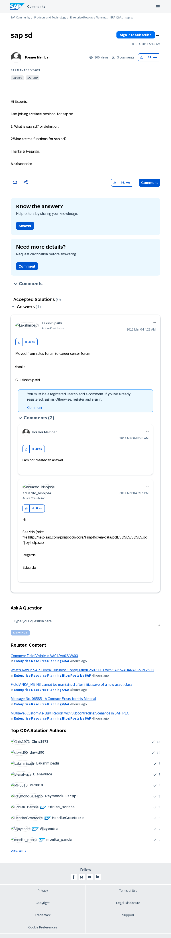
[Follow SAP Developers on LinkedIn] (97, 877)
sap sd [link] (129, 17)
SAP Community (20, 17)
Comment (149, 183)
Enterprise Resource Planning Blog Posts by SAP (52, 675)
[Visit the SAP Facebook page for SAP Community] (73, 877)
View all (17, 851)
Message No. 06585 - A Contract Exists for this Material (53, 699)
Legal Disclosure (128, 903)
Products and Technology (50, 17)
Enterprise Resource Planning (88, 17)
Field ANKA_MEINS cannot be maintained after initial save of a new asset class (71, 684)
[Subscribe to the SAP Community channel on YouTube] (89, 877)
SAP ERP (32, 77)
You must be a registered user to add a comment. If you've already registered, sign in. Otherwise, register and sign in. (78, 396)
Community (36, 6)
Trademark (43, 915)
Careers (17, 77)
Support (128, 915)
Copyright (43, 903)
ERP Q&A (115, 17)
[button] (141, 57)
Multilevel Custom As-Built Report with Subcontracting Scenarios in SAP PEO (70, 713)
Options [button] (157, 35)
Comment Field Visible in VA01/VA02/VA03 (44, 656)
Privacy (43, 890)
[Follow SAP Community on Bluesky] (81, 877)
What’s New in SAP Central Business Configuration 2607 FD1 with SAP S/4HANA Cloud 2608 (82, 670)
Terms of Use (128, 890)
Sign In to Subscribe (135, 35)
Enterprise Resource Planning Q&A (41, 661)
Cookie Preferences (42, 927)
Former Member (37, 57)
